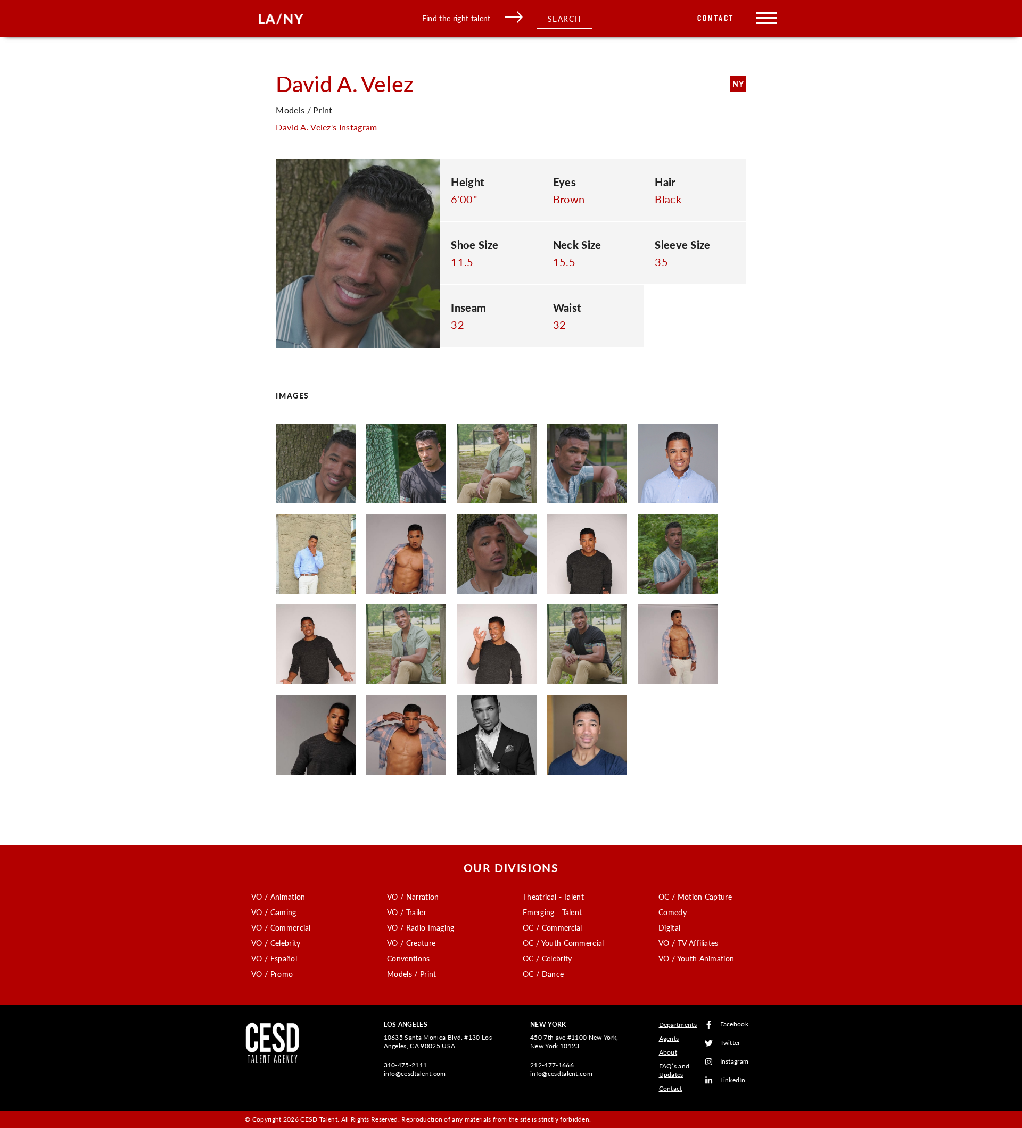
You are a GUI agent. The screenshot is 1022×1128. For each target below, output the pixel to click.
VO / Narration (413, 896)
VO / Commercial (281, 927)
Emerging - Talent (552, 912)
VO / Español (274, 958)
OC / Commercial (552, 927)
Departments (678, 1024)
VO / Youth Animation (696, 958)
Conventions (408, 958)
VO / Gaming (273, 912)
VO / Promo (272, 973)
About (668, 1052)
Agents (669, 1038)
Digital (669, 927)
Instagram (734, 1062)
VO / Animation (278, 896)
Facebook (734, 1025)
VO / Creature (411, 943)
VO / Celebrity (275, 943)
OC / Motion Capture (695, 896)
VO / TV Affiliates (688, 943)
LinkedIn (733, 1080)
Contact (715, 18)
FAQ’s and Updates (674, 1070)
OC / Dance (543, 973)
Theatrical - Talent (553, 896)
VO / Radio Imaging (421, 927)
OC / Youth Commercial (563, 943)
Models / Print (411, 973)
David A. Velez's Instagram (326, 127)
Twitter (730, 1043)
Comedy (672, 912)
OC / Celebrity (547, 958)
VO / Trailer (406, 912)
